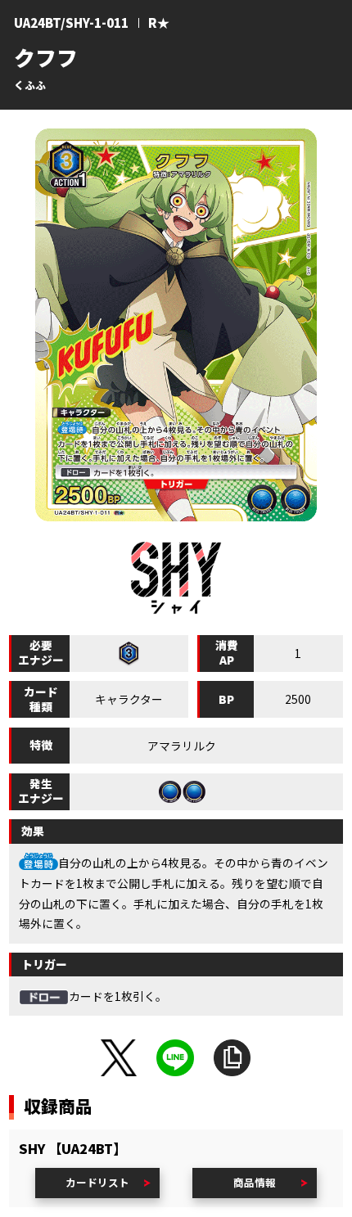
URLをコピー (232, 1058)
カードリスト (97, 1182)
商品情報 (254, 1182)
